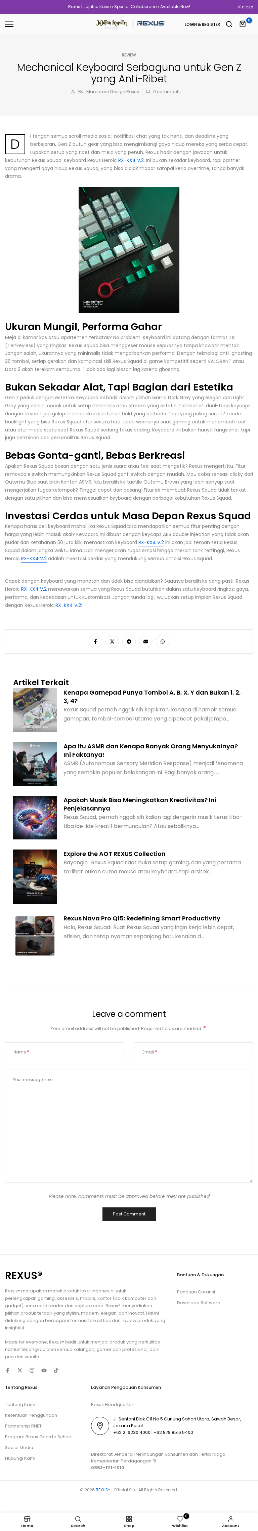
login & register (202, 25)
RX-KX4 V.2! (68, 605)
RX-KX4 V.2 (151, 542)
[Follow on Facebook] (7, 1370)
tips (107, 1320)
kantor (105, 1298)
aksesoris (67, 1298)
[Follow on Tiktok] (56, 1370)
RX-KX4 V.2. (131, 160)
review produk (137, 1320)
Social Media (19, 1447)
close (14, 7)
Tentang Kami (20, 1404)
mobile (87, 1298)
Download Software (198, 1302)
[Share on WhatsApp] (162, 641)
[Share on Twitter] (112, 641)
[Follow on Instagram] (32, 1370)
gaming (46, 1298)
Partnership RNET (23, 1426)
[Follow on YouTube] (44, 1370)
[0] (243, 24)
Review (129, 55)
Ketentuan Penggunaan (31, 1415)
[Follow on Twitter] (20, 1370)
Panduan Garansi (196, 1292)
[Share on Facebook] (95, 641)
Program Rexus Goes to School (39, 1437)
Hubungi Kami (20, 1458)
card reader (50, 1305)
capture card (89, 1305)
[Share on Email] (146, 641)
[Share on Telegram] (129, 641)
